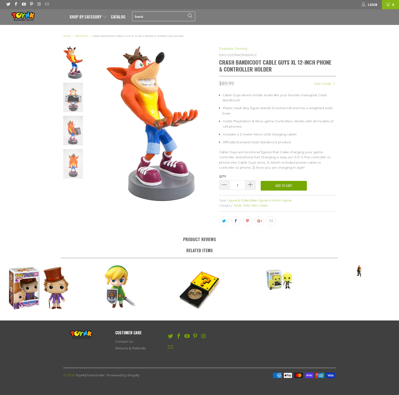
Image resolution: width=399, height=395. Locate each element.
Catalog (118, 17)
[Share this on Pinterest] (247, 221)
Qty (222, 176)
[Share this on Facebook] (236, 221)
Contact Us (124, 341)
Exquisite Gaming (233, 48)
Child (246, 205)
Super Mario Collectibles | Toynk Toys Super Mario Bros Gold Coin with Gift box (199, 288)
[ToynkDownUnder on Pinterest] (31, 5)
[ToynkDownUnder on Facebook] (16, 5)
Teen (254, 205)
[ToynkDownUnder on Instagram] (39, 5)
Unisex (263, 205)
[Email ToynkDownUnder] (47, 5)
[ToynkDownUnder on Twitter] (8, 5)
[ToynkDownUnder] (34, 16)
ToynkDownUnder (90, 375)
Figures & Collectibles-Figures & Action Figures (259, 200)
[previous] (97, 124)
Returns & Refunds (130, 348)
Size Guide (323, 83)
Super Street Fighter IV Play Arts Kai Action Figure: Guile (359, 271)
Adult (237, 205)
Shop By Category (86, 17)
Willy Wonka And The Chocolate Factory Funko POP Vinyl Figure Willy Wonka (40, 288)
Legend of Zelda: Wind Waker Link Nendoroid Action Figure (120, 286)
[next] (208, 124)
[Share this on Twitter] (224, 221)
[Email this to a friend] (271, 221)
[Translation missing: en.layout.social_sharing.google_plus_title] (259, 221)
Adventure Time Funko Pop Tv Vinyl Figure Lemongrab (279, 279)
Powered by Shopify (122, 375)
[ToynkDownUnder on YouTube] (23, 5)
